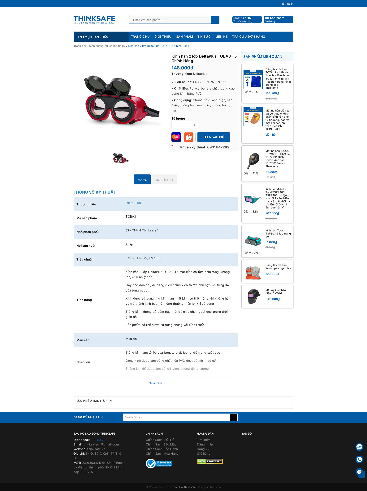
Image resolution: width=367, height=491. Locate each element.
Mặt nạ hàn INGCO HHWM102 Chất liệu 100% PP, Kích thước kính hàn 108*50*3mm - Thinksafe (278, 158)
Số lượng (178, 118)
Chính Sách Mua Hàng (162, 453)
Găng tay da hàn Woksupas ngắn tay (278, 267)
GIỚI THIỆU (163, 36)
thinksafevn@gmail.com (101, 444)
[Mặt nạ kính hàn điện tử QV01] (253, 296)
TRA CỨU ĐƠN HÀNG (248, 36)
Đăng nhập (205, 444)
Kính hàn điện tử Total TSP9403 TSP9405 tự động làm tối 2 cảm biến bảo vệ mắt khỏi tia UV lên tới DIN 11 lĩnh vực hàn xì (278, 198)
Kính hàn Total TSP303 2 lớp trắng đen (278, 233)
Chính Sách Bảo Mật (161, 444)
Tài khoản (287, 3)
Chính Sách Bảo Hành (162, 449)
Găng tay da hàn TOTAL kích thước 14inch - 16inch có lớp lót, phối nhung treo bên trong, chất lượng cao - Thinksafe (278, 78)
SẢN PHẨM (184, 36)
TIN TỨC (204, 36)
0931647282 (242, 18)
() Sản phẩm (274, 19)
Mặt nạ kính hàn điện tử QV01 (276, 292)
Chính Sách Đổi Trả (160, 440)
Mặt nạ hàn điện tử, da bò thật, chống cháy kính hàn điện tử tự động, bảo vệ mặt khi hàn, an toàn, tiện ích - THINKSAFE (278, 120)
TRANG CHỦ (140, 36)
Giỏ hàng (203, 453)
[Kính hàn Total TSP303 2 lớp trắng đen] (253, 239)
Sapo (218, 487)
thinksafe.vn (96, 449)
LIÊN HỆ (221, 36)
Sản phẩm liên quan (262, 57)
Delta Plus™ (135, 203)
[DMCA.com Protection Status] (210, 461)
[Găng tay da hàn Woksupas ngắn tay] (253, 271)
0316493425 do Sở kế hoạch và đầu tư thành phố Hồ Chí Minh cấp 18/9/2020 (99, 467)
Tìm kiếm (203, 440)
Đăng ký (203, 449)
